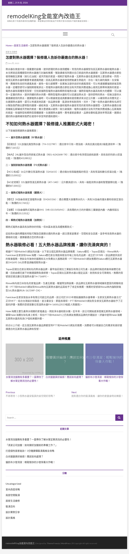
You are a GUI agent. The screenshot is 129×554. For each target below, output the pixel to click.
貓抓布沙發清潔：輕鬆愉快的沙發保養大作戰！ (30, 462)
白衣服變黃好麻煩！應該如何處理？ (64, 377)
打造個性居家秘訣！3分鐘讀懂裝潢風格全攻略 (30, 450)
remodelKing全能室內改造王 (44, 16)
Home (9, 45)
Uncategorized (13, 483)
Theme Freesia (53, 543)
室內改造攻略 (13, 489)
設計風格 (10, 517)
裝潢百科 (10, 506)
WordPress (66, 543)
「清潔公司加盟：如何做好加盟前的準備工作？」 (32, 445)
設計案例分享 (13, 512)
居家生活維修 (21, 45)
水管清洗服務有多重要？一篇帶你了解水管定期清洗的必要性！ (39, 439)
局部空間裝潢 (13, 495)
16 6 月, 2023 (13, 63)
